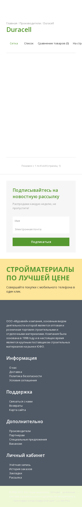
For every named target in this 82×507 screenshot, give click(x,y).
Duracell (48, 23)
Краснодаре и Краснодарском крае (34, 500)
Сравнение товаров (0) (53, 43)
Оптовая (55, 492)
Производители (30, 23)
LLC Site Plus (63, 500)
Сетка (13, 43)
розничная (69, 492)
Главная (11, 23)
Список (29, 43)
